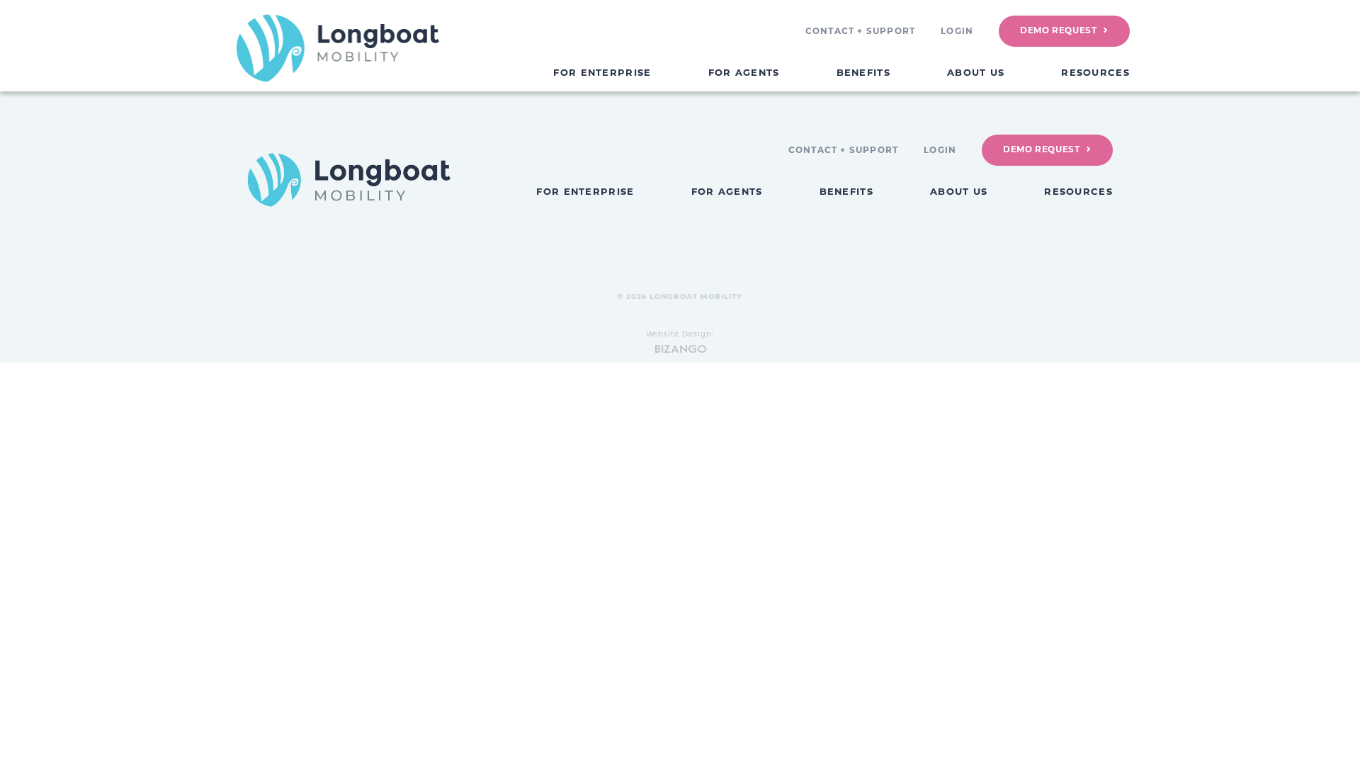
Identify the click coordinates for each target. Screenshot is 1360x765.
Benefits (863, 72)
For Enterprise (602, 72)
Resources (1095, 72)
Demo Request (1058, 30)
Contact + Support (860, 31)
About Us (975, 72)
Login (957, 31)
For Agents (744, 72)
